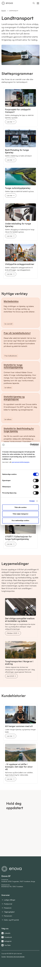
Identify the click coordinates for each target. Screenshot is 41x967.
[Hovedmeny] (37, 3)
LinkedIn (7, 933)
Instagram (8, 941)
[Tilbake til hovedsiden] (7, 3)
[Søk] (34, 3)
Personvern (8, 916)
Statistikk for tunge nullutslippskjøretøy (13, 366)
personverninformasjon (20, 462)
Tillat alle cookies (20, 507)
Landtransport (13, 10)
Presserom (7, 908)
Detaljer (32, 501)
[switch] (36, 480)
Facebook (8, 937)
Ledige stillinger (9, 900)
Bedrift (3, 10)
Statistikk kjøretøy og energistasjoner (14, 397)
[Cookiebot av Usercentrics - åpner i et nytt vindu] (30, 444)
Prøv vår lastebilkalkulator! (17, 333)
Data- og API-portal (11, 920)
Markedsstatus (11, 301)
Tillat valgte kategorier (20, 514)
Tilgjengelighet (9, 912)
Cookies (3, 956)
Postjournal (8, 904)
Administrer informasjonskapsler (16, 956)
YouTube (7, 945)
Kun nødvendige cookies (20, 520)
